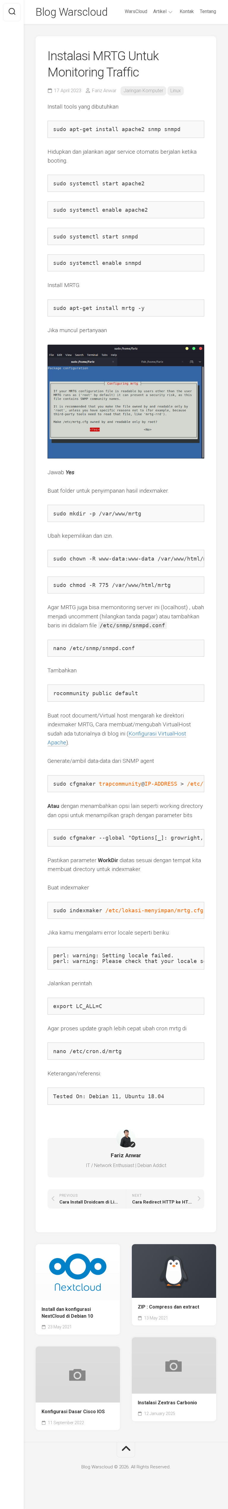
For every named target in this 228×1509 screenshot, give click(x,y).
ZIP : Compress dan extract (168, 1307)
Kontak (187, 11)
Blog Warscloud (71, 12)
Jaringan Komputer (143, 90)
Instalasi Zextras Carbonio (167, 1402)
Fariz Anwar (104, 90)
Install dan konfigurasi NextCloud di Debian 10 (67, 1312)
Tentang (208, 11)
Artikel (160, 11)
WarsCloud (136, 11)
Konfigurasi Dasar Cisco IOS (73, 1411)
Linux (175, 90)
